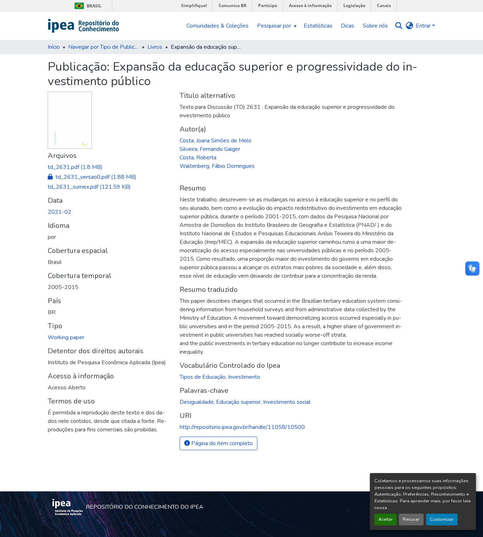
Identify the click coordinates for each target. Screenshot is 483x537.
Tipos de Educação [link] (203, 377)
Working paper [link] (66, 337)
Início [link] (54, 47)
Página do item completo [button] (221, 443)
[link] (109, 167)
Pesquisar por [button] (274, 26)
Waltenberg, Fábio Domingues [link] (217, 166)
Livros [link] (154, 47)
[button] (84, 26)
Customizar (442, 519)
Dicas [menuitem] (347, 26)
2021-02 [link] (59, 212)
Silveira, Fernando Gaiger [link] (210, 149)
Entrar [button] (424, 26)
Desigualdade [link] (197, 402)
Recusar (411, 519)
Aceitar (385, 519)
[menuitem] (276, 26)
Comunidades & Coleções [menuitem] (217, 26)
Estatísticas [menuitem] (318, 26)
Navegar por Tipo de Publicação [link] (103, 47)
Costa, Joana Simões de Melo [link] (215, 140)
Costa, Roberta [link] (198, 157)
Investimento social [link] (286, 402)
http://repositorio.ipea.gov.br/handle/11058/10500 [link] (242, 427)
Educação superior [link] (238, 402)
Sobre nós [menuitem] (375, 26)
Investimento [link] (244, 377)
